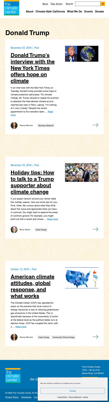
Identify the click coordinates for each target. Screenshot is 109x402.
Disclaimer (26, 397)
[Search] (103, 4)
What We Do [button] (74, 11)
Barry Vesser (25, 229)
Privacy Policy (12, 397)
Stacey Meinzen (26, 125)
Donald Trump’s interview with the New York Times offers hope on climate (33, 68)
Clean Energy (41, 229)
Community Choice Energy (64, 337)
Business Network (45, 125)
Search (69, 3)
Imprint (85, 397)
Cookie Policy (62, 397)
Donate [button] (99, 11)
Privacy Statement (75, 397)
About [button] (29, 11)
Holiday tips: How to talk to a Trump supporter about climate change (32, 182)
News (45, 4)
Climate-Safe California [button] (50, 11)
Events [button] (88, 11)
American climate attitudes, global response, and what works (32, 286)
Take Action (56, 4)
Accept (73, 391)
